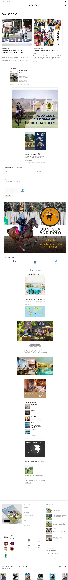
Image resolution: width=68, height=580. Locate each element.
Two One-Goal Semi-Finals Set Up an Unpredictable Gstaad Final (59, 516)
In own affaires (35, 48)
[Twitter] (7, 1)
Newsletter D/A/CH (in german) (13, 181)
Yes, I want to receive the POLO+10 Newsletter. (17, 185)
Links (25, 520)
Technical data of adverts (52, 553)
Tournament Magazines (51, 550)
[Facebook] (3, 1)
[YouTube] (9, 1)
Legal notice (27, 525)
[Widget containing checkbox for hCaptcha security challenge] (15, 190)
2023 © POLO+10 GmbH (14, 566)
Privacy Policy (27, 528)
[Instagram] (5, 1)
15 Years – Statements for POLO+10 (45, 50)
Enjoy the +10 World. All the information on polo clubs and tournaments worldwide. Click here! (35, 303)
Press (25, 517)
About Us (26, 507)
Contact (60, 566)
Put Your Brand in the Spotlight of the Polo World (12, 516)
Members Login (27, 512)
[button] (5, 63)
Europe (3, 48)
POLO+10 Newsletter (28, 515)
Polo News (7, 48)
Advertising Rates (50, 548)
